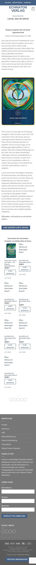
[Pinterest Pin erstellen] (21, 399)
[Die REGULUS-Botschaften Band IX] (25, 326)
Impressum (5, 429)
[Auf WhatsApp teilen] (10, 399)
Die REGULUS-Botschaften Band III (24, 301)
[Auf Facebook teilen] (14, 399)
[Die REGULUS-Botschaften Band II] (10, 289)
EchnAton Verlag (18, 9)
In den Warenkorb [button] (10, 272)
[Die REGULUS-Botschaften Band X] (10, 363)
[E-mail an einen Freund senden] (18, 399)
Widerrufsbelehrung (9, 436)
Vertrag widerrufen (17, 559)
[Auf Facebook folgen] (3, 531)
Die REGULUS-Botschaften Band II (10, 300)
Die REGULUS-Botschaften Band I (25, 261)
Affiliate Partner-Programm (11, 448)
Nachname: (5, 506)
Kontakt (4, 425)
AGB (3, 432)
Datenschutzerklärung (9, 440)
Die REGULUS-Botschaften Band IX (24, 338)
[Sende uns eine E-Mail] (10, 531)
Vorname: (5, 497)
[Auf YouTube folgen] (14, 531)
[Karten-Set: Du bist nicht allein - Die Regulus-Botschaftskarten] (10, 250)
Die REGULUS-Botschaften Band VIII (10, 338)
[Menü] (3, 8)
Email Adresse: (7, 487)
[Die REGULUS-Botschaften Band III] (25, 289)
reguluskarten (18, 16)
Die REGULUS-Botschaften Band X (10, 374)
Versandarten (6, 444)
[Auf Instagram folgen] (7, 531)
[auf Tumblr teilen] (25, 399)
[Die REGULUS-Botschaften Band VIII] (10, 326)
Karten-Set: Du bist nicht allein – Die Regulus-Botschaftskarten (10, 263)
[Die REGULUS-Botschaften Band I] (25, 250)
